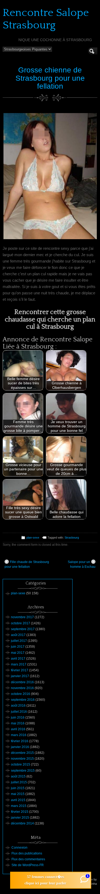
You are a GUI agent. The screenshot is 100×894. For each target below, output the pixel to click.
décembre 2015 (22, 753)
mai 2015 (18, 794)
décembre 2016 (22, 682)
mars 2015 (18, 806)
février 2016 (19, 741)
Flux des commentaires (28, 859)
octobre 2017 (20, 623)
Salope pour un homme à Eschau (81, 564)
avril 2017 (18, 658)
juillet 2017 (19, 641)
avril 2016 (18, 729)
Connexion (19, 847)
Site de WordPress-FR (27, 865)
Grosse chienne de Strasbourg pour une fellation (50, 78)
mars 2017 (18, 664)
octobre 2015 (20, 764)
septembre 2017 (23, 629)
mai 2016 (18, 723)
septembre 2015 (23, 770)
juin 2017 (18, 646)
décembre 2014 (22, 823)
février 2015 (19, 812)
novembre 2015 (22, 758)
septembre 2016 (23, 700)
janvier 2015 (20, 817)
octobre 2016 (20, 694)
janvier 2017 (20, 676)
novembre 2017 (22, 617)
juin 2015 (18, 788)
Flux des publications (26, 853)
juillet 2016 (19, 712)
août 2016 (18, 705)
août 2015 (18, 776)
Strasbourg (72, 537)
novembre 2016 (22, 688)
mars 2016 (18, 735)
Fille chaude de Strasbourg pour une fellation (27, 564)
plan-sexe (32, 537)
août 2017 (18, 635)
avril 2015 (18, 800)
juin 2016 (18, 717)
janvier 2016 (20, 747)
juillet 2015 (19, 782)
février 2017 (19, 670)
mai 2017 (18, 653)
